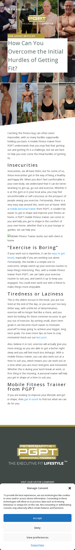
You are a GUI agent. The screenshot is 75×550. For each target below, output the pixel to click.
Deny (37, 527)
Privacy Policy (37, 545)
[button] (70, 488)
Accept (37, 518)
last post (41, 337)
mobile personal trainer (23, 208)
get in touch (31, 399)
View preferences (37, 537)
